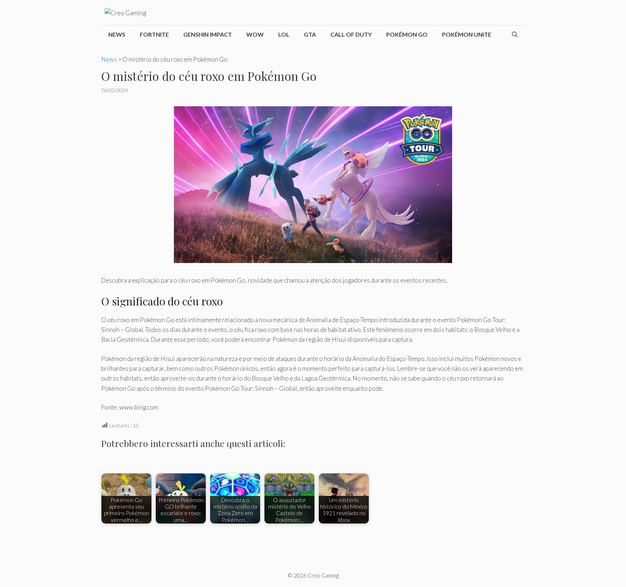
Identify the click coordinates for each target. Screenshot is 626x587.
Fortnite (154, 34)
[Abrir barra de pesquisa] (515, 34)
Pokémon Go (406, 34)
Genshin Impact (207, 34)
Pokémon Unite (466, 34)
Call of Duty (351, 34)
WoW (255, 34)
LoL (283, 34)
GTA (310, 34)
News (116, 34)
